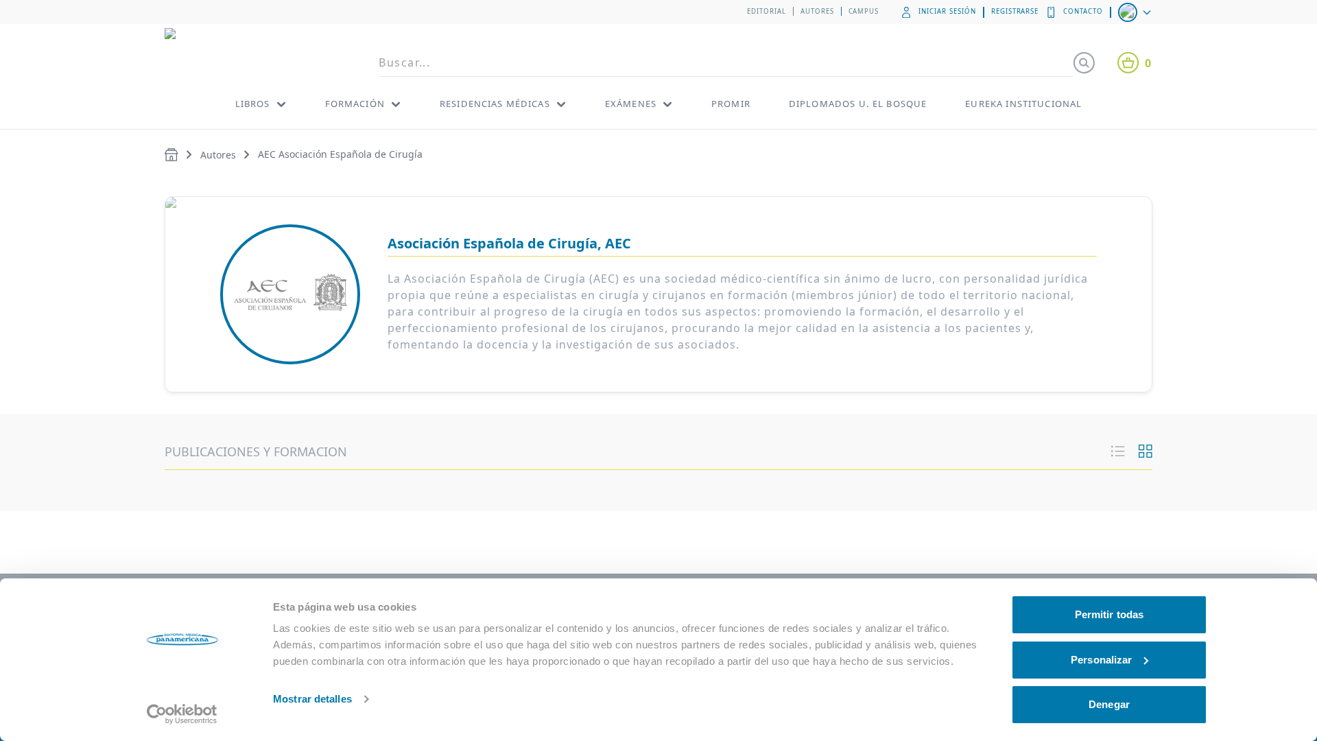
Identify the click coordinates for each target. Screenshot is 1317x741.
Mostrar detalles (312, 699)
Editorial (766, 11)
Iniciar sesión (946, 11)
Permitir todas (1109, 614)
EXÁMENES (630, 103)
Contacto (1083, 11)
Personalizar (1101, 660)
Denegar (1109, 704)
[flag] (1135, 12)
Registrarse (1015, 11)
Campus (864, 11)
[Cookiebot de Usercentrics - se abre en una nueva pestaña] (182, 714)
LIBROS (252, 103)
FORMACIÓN (355, 103)
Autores (817, 11)
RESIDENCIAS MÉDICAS (495, 103)
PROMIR (730, 103)
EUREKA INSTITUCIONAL (1023, 103)
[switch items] (1145, 451)
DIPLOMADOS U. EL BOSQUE (858, 103)
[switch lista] (1118, 451)
